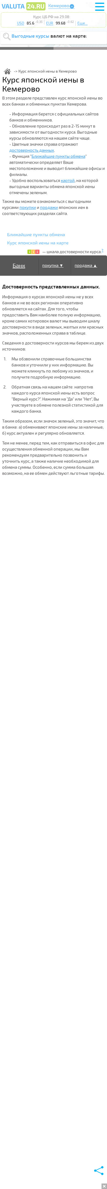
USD (20, 23)
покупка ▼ (52, 265)
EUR (49, 23)
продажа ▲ (86, 265)
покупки (27, 207)
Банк (19, 265)
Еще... (82, 23)
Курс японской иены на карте (38, 243)
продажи (49, 207)
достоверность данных (31, 150)
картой (68, 180)
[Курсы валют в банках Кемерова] (23, 10)
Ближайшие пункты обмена (58, 156)
